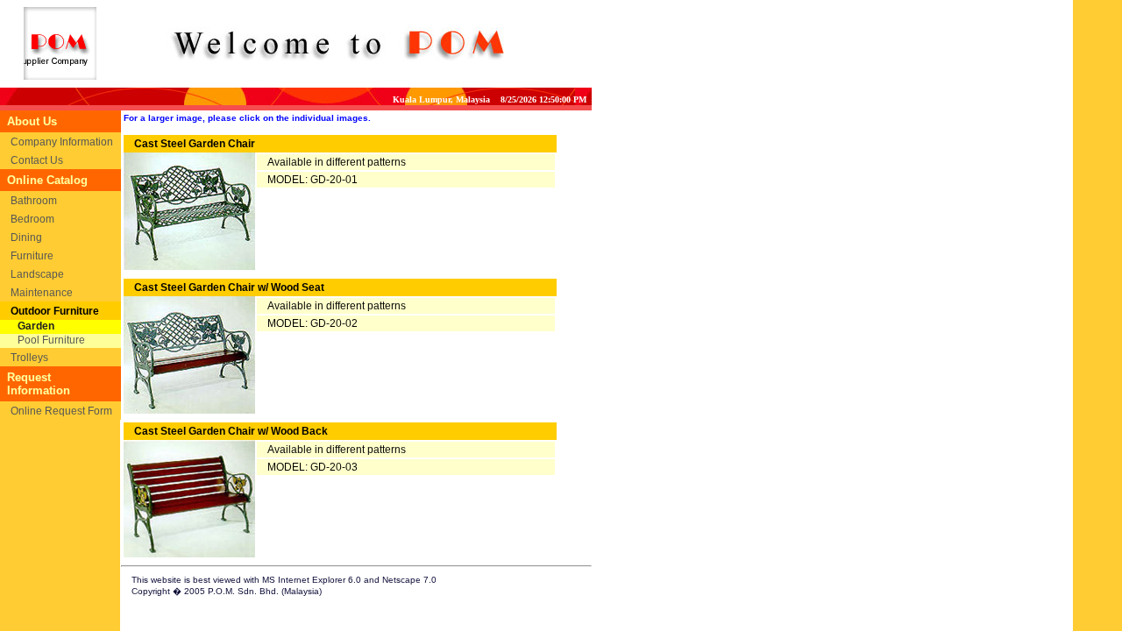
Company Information (62, 142)
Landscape (37, 274)
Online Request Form (61, 411)
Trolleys (29, 357)
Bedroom (32, 219)
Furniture (32, 256)
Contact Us (37, 160)
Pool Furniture (51, 340)
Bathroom (34, 201)
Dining (26, 237)
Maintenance (42, 293)
